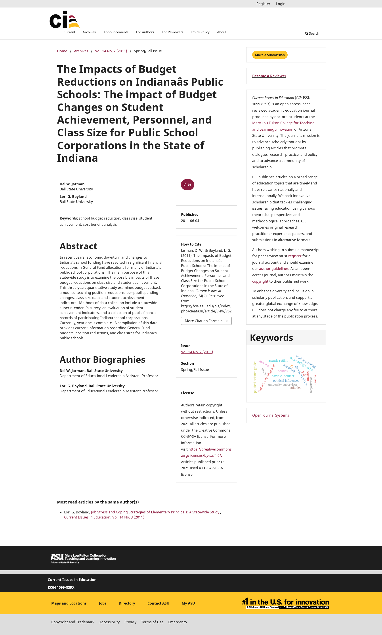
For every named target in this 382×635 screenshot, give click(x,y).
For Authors (145, 32)
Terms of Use (152, 622)
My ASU (188, 603)
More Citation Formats (204, 320)
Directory (127, 603)
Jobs (102, 603)
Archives (89, 32)
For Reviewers (172, 32)
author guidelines (274, 268)
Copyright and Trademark (73, 622)
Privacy (130, 622)
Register (263, 3)
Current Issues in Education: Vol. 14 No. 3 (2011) (104, 517)
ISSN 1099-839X (61, 587)
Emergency (177, 622)
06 (189, 184)
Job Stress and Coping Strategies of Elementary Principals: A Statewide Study (155, 512)
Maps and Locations (69, 603)
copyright (260, 281)
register (295, 256)
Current (69, 32)
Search (313, 33)
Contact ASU (158, 603)
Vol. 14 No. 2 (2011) (111, 51)
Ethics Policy (200, 32)
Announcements (115, 32)
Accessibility (109, 622)
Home (62, 51)
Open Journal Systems (270, 415)
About (221, 32)
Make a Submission (270, 55)
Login (280, 3)
